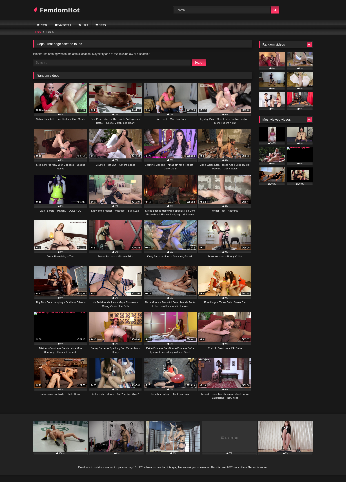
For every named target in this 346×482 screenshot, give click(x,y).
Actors (102, 24)
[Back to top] (335, 471)
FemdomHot (59, 10)
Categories (64, 24)
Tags (85, 24)
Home (44, 24)
